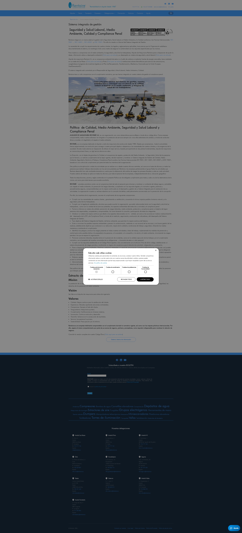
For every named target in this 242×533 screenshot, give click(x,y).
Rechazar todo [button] (126, 279)
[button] (95, 279)
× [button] (155, 250)
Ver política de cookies (100, 263)
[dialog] (121, 266)
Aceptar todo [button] (145, 279)
